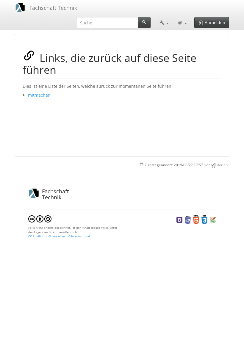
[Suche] (144, 22)
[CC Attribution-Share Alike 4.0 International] (39, 218)
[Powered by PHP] (188, 219)
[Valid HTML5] (196, 219)
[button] (164, 22)
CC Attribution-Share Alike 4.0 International (59, 236)
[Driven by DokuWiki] (213, 219)
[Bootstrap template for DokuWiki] (179, 219)
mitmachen (39, 95)
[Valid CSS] (204, 219)
